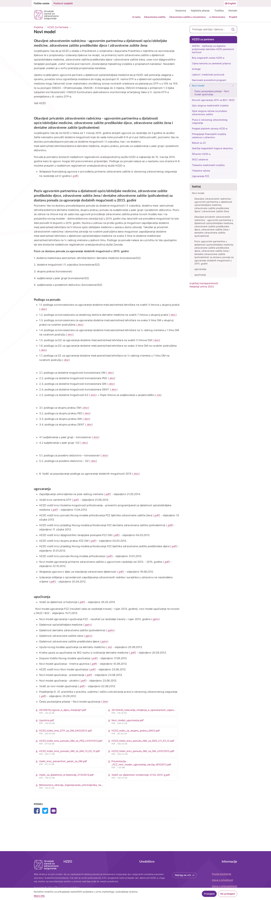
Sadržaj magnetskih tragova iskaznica (212, 148)
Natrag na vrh (183, 875)
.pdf (74, 175)
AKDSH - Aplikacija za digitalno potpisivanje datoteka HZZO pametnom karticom (213, 49)
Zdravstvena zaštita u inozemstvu (187, 17)
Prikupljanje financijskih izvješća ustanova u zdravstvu (209, 136)
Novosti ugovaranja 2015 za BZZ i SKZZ (213, 100)
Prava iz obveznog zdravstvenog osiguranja (209, 121)
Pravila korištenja (221, 874)
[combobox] (213, 29)
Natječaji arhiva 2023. (202, 286)
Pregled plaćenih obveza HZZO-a (209, 128)
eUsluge (196, 69)
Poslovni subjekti (63, 3)
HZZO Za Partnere (57, 27)
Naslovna (180, 10)
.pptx (155, 619)
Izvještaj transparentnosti (204, 283)
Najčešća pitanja (200, 10)
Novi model (198, 85)
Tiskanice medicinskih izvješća (208, 165)
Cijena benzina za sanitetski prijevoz (211, 63)
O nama (136, 17)
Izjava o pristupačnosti (224, 886)
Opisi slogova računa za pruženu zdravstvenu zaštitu (209, 113)
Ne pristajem (227, 893)
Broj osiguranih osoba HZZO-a (208, 57)
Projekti (233, 17)
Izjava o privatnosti (222, 880)
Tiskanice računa (201, 170)
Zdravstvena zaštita (154, 17)
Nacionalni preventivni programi (209, 80)
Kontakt (233, 10)
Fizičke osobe (41, 3)
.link (104, 701)
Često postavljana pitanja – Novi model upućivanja (211, 93)
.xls (158, 395)
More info (39, 896)
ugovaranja (200, 269)
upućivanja (200, 274)
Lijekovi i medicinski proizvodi (208, 74)
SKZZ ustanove (200, 159)
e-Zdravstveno (217, 17)
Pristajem (209, 893)
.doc (43, 309)
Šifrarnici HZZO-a (201, 154)
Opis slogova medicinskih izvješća (210, 105)
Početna (38, 27)
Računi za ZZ (199, 142)
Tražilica (219, 10)
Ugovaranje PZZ (200, 176)
